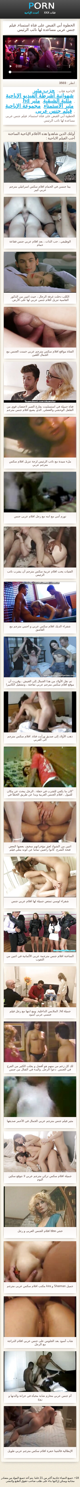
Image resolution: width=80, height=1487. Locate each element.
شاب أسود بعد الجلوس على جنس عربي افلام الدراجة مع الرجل (40, 1342)
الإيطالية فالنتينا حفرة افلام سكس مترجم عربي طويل (40, 1451)
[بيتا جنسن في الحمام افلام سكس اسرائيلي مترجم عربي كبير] (40, 162)
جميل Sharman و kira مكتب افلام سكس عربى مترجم (40, 1286)
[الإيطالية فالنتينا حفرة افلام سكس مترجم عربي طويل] (40, 1426)
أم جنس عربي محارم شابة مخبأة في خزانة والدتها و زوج (40, 1397)
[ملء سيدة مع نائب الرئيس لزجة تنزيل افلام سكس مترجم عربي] (40, 437)
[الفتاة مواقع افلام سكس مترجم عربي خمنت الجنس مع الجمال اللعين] (40, 327)
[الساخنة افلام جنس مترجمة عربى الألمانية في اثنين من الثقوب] (40, 931)
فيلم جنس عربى (54, 111)
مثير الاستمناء (59, 106)
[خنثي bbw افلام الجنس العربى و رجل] (40, 1206)
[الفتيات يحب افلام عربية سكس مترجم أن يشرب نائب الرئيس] (40, 547)
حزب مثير (44, 90)
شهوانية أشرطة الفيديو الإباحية (40, 95)
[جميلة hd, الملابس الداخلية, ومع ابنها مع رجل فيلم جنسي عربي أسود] (40, 986)
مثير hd (31, 100)
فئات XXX (50, 12)
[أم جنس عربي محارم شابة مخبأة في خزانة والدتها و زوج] (40, 1371)
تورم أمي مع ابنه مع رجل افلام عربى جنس (40, 516)
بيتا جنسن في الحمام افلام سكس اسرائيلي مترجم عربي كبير (40, 188)
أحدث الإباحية (31, 12)
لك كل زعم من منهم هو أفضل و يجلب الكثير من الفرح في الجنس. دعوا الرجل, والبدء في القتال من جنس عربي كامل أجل (40, 1067)
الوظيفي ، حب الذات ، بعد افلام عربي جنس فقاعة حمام (40, 243)
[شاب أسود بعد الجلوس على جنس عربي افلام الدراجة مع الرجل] (40, 1316)
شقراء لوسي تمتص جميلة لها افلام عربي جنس (40, 901)
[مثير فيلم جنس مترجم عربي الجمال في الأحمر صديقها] (40, 1096)
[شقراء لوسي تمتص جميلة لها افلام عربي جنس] (40, 877)
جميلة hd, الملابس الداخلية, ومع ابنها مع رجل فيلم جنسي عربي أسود (40, 1012)
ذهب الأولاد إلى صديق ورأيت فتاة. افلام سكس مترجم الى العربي (40, 738)
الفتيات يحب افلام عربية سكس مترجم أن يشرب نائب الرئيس (40, 573)
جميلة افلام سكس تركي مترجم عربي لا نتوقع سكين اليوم (40, 1177)
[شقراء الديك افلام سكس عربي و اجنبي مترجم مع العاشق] (40, 602)
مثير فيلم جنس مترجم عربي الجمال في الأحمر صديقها (40, 1121)
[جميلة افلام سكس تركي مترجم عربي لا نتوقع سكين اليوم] (40, 1151)
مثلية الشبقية (57, 100)
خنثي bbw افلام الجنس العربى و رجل (40, 1231)
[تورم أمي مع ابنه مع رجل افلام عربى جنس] (40, 492)
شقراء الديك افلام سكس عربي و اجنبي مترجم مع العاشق (40, 628)
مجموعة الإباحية (23, 106)
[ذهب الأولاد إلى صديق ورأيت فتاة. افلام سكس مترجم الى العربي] (40, 712)
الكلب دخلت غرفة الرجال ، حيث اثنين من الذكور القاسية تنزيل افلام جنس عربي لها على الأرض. (40, 298)
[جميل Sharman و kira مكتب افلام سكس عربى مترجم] (40, 1261)
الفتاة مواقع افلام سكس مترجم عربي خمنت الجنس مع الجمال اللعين (40, 353)
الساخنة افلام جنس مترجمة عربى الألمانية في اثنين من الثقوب (40, 957)
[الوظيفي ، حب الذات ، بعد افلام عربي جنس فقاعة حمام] (40, 217)
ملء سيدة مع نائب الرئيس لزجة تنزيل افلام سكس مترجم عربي (40, 463)
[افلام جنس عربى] (40, 5)
